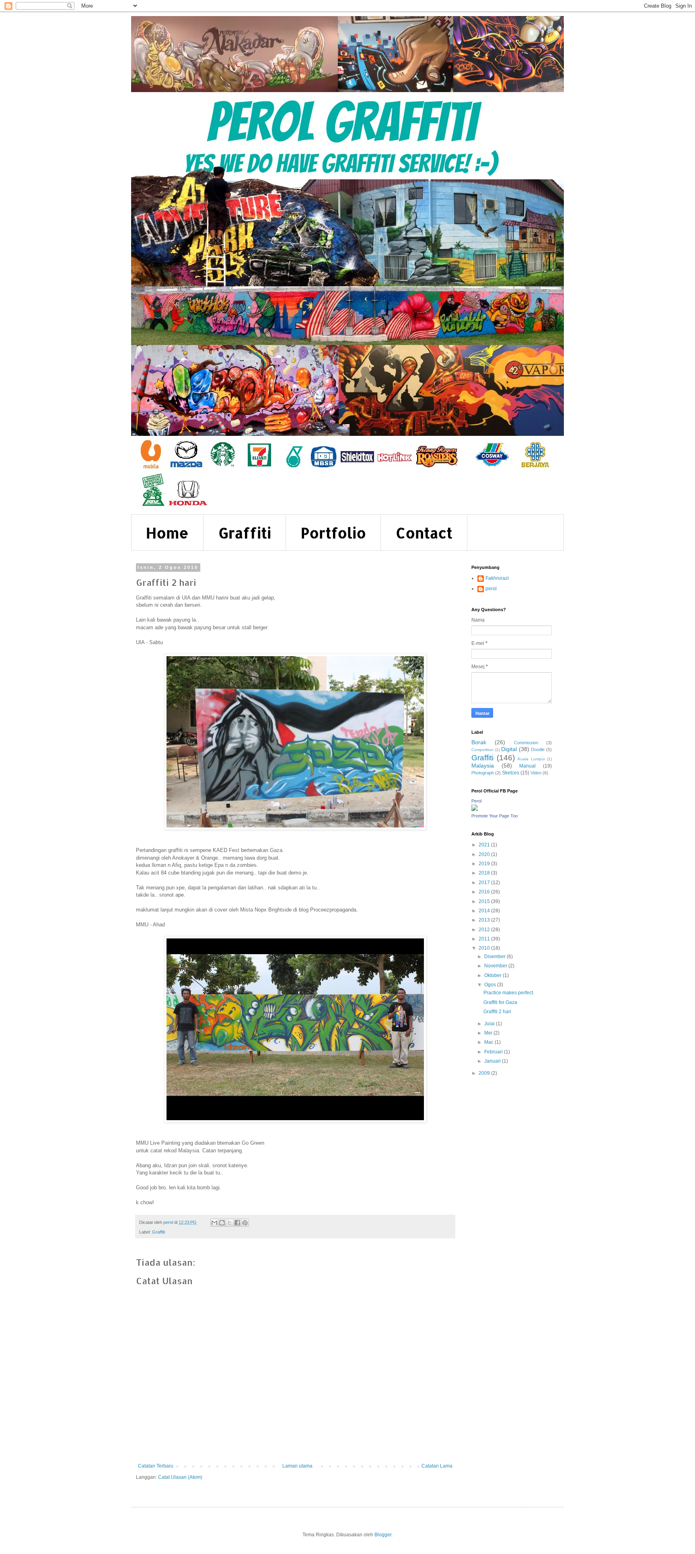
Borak (478, 742)
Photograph (482, 772)
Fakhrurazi (497, 578)
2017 (485, 882)
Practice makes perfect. (508, 993)
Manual (527, 766)
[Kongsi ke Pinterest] (245, 1223)
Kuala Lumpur (531, 759)
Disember (495, 956)
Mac (489, 1042)
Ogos (490, 984)
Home (167, 532)
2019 (485, 863)
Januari (493, 1061)
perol (491, 588)
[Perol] (474, 809)
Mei (488, 1033)
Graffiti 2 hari (497, 1011)
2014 (485, 911)
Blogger (382, 1535)
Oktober (493, 975)
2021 (485, 845)
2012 (485, 929)
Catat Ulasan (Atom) (180, 1477)
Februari (494, 1052)
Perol (476, 801)
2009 (485, 1073)
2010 (485, 948)
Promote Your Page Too (494, 815)
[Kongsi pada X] (230, 1223)
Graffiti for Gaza (500, 1002)
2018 (485, 873)
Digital (509, 749)
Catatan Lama (437, 1466)
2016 (485, 892)
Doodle (538, 749)
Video (536, 772)
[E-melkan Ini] (214, 1223)
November (496, 966)
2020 (485, 854)
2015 (485, 901)
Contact (424, 532)
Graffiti (244, 532)
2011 (485, 939)
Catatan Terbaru (155, 1466)
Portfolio (333, 532)
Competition (482, 749)
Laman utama (297, 1466)
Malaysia (482, 765)
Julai (490, 1023)
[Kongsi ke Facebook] (237, 1223)
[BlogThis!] (222, 1223)
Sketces (510, 773)
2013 (485, 920)
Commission (526, 742)
